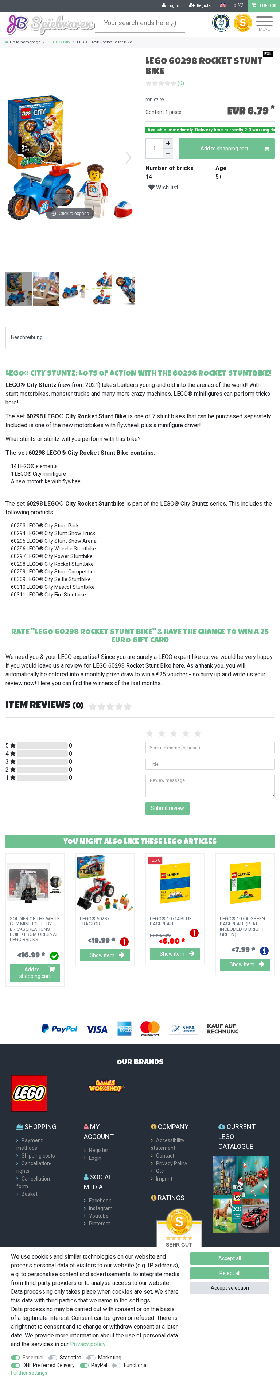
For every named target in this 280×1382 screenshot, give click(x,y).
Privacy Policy (171, 1163)
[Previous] (11, 157)
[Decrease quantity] (168, 154)
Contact (165, 1156)
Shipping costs (38, 1156)
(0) (181, 83)
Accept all (229, 1258)
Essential (33, 1357)
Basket (30, 1194)
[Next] (129, 157)
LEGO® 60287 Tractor (94, 921)
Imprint (164, 1179)
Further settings (29, 1373)
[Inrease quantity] (168, 143)
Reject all (229, 1273)
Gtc (160, 1171)
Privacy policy (87, 1344)
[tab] (26, 337)
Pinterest (99, 1223)
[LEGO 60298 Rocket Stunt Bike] (23, 290)
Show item (102, 955)
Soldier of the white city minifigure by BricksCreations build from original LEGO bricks (35, 929)
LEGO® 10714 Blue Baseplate (171, 921)
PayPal (99, 1365)
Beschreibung (27, 337)
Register (98, 1150)
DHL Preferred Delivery (49, 1365)
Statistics (70, 1357)
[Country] (222, 5)
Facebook (100, 1201)
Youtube (99, 1216)
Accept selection (230, 1288)
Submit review (167, 808)
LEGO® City (58, 42)
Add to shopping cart (224, 148)
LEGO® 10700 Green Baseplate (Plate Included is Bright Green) (242, 926)
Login (95, 1158)
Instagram (101, 1208)
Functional (136, 1365)
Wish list (166, 187)
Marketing (109, 1357)
